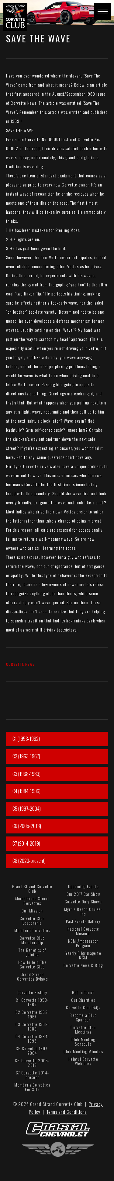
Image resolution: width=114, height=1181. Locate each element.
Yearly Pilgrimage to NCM (83, 955)
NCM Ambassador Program (83, 943)
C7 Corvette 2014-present (32, 1075)
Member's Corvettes (32, 930)
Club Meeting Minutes (83, 1051)
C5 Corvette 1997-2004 (32, 1050)
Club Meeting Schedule (83, 1041)
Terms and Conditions (67, 1111)
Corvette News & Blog (83, 965)
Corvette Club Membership (32, 940)
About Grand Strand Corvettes (32, 901)
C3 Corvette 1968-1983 (32, 1026)
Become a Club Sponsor (83, 1017)
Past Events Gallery (83, 921)
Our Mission (32, 911)
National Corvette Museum (83, 931)
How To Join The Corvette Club (32, 964)
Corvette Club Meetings (83, 1029)
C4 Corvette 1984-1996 (32, 1038)
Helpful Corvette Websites (83, 1061)
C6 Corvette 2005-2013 (32, 1062)
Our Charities (83, 1000)
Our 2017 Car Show (83, 894)
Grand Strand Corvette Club (32, 888)
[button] (102, 11)
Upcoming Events (83, 886)
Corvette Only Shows (83, 902)
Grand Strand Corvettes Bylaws (32, 976)
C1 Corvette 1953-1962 (32, 1002)
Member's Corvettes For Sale (32, 1087)
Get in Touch (83, 992)
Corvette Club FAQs (83, 1008)
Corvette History (32, 992)
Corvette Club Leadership (32, 920)
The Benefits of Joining (32, 952)
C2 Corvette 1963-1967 (32, 1014)
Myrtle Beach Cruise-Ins (83, 911)
